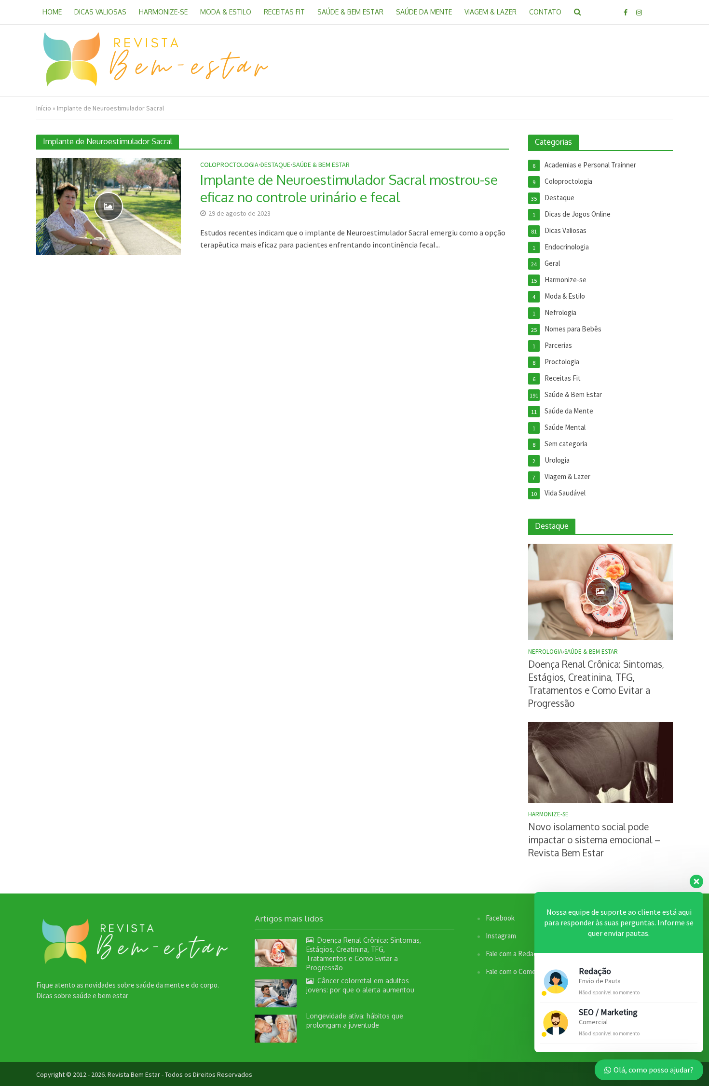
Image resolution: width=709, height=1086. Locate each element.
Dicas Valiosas (100, 12)
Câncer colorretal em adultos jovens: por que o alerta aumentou (360, 985)
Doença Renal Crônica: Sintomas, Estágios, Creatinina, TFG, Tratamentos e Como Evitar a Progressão (596, 683)
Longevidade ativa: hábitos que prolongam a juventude (354, 1020)
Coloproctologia (229, 165)
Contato (545, 12)
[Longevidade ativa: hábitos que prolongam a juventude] (276, 1027)
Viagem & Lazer (490, 12)
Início (43, 108)
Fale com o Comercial (517, 971)
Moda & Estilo (225, 12)
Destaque (275, 165)
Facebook (500, 917)
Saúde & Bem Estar (350, 12)
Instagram (501, 935)
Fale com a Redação (515, 953)
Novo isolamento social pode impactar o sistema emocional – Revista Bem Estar (594, 839)
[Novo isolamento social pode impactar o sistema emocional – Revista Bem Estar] (600, 761)
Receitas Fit (284, 12)
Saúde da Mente (424, 12)
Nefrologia (545, 652)
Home (52, 12)
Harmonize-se (163, 12)
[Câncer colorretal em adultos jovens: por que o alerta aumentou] (276, 992)
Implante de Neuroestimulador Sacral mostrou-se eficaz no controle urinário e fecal (349, 188)
